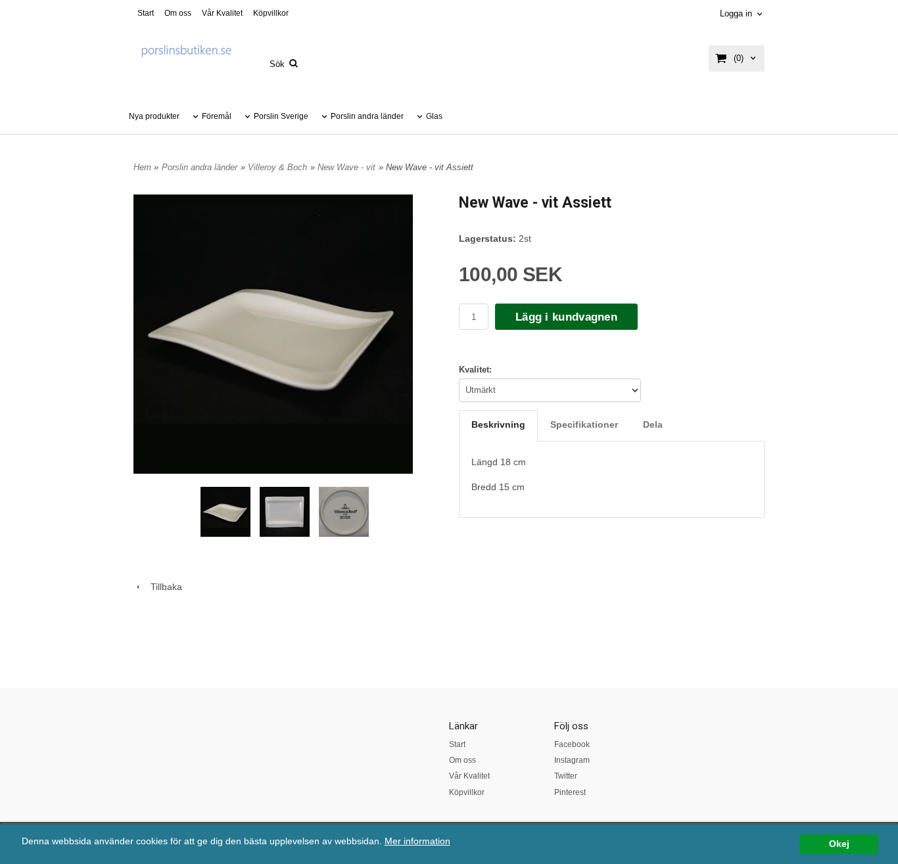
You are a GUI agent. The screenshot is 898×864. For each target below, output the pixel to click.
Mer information (417, 841)
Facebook (572, 744)
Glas (434, 116)
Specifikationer (584, 424)
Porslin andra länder (367, 116)
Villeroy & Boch (277, 167)
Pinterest (570, 792)
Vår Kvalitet (222, 13)
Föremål (216, 116)
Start (145, 13)
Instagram (572, 760)
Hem (142, 167)
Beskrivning (498, 424)
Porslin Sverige (281, 116)
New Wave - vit (346, 167)
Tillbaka (162, 586)
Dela (653, 424)
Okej (839, 844)
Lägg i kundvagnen (566, 317)
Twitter (565, 776)
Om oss (177, 13)
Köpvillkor (271, 13)
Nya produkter (154, 116)
